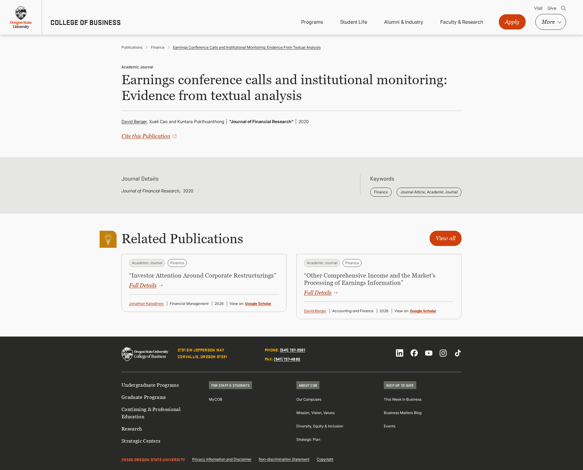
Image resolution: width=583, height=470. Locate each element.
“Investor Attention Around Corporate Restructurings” (202, 275)
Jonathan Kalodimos (146, 303)
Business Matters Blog (402, 412)
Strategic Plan (308, 439)
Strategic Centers (140, 441)
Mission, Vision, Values (315, 412)
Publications (131, 47)
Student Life (353, 22)
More (548, 22)
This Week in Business (402, 399)
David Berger (134, 121)
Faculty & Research (461, 22)
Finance (158, 47)
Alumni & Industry (403, 22)
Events (389, 426)
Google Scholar (258, 303)
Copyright (325, 459)
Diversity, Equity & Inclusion (319, 426)
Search (563, 8)
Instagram (443, 353)
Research (131, 428)
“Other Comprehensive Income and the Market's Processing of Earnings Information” (369, 279)
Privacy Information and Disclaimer (221, 459)
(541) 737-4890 (287, 359)
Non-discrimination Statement (284, 459)
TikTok (458, 353)
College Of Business (85, 22)
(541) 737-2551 (292, 350)
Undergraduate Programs (150, 385)
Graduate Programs (143, 397)
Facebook (414, 353)
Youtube (428, 353)
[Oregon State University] (21, 17)
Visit (538, 8)
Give (551, 8)
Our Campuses (308, 399)
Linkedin (399, 353)
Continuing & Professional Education (151, 412)
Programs (312, 22)
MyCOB (215, 399)
